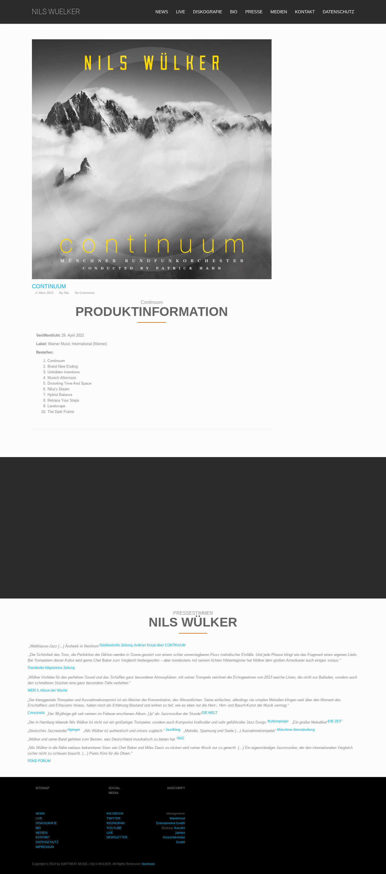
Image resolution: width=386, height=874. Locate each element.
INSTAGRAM (116, 823)
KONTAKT (305, 11)
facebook (148, 864)
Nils (66, 292)
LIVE (180, 11)
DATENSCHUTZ (338, 11)
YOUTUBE (114, 828)
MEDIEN (278, 11)
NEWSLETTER (117, 837)
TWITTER (113, 818)
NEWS (161, 11)
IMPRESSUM (45, 847)
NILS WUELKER (56, 12)
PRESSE (254, 11)
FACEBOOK (115, 813)
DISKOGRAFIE (207, 11)
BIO (233, 11)
